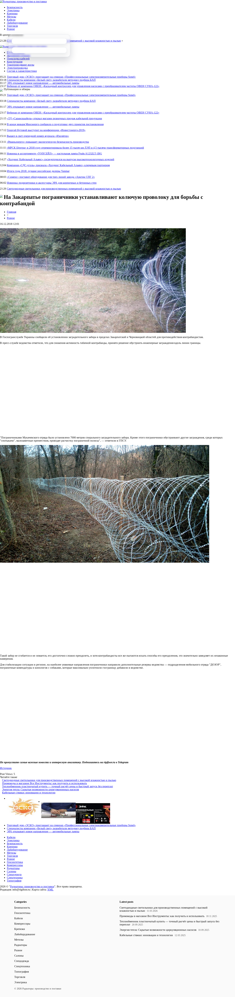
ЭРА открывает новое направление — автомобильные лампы (43, 83)
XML (50, 889)
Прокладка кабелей (18, 58)
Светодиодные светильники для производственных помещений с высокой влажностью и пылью (64, 188)
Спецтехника (15, 877)
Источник (6, 768)
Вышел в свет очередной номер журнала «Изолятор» (38, 136)
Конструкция (14, 61)
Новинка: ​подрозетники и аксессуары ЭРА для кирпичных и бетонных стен (52, 182)
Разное (11, 29)
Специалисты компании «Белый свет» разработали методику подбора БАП (51, 79)
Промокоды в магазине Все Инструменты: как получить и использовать (44, 783)
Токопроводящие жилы (20, 64)
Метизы (11, 16)
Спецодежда (14, 874)
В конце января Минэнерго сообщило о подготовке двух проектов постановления (55, 124)
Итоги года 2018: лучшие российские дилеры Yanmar (38, 171)
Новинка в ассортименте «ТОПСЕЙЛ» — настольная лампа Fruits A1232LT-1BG (54, 153)
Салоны (11, 871)
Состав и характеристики (22, 70)
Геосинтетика (15, 862)
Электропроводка (17, 67)
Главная (11, 211)
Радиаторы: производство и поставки (32, 886)
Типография (14, 880)
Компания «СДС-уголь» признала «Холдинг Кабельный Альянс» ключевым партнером (58, 165)
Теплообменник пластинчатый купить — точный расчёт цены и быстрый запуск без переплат (57, 786)
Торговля (12, 25)
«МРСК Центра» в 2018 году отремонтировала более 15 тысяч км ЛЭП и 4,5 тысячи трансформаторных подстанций (75, 147)
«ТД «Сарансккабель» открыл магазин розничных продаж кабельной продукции (54, 118)
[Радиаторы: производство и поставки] (23, 1)
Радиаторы (13, 868)
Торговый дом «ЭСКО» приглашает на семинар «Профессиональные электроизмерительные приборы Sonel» (71, 76)
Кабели (11, 19)
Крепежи (12, 13)
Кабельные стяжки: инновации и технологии (28, 792)
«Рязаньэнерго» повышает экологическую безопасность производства (48, 141)
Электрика (13, 10)
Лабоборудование (17, 22)
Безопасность (15, 7)
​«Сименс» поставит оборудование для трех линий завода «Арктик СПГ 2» (51, 176)
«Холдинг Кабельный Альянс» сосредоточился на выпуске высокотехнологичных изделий (60, 159)
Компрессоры (15, 865)
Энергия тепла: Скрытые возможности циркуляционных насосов (40, 789)
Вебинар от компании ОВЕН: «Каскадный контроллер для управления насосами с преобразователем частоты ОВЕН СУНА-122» (83, 86)
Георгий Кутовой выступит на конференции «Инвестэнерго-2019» (46, 130)
